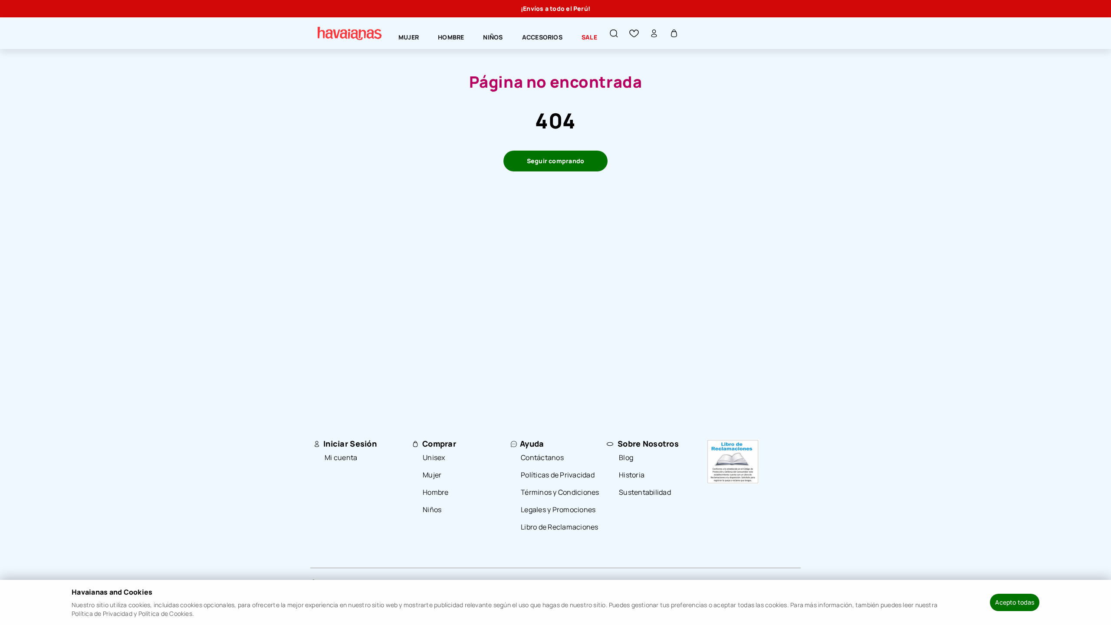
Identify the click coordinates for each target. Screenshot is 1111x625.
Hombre (436, 492)
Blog (626, 457)
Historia (631, 475)
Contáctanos (542, 457)
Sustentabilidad (645, 492)
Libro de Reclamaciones (559, 527)
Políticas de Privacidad (558, 475)
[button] (614, 33)
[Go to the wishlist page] (634, 33)
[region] (555, 8)
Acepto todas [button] (1014, 602)
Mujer (432, 475)
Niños (432, 509)
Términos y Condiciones (560, 492)
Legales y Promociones (558, 509)
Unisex (434, 457)
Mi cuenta (341, 457)
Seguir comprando (556, 161)
